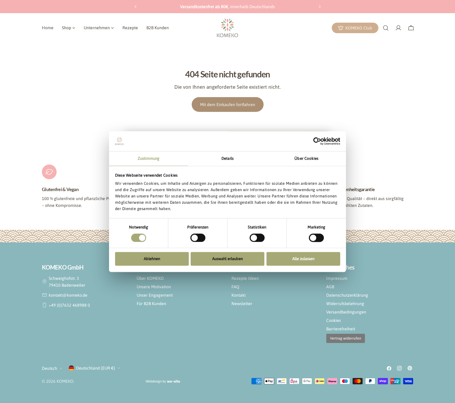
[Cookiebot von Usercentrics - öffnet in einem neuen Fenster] (317, 141)
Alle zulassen (303, 259)
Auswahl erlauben (227, 259)
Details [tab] (227, 158)
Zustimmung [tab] (149, 158)
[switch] (197, 237)
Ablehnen (152, 259)
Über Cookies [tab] (306, 158)
